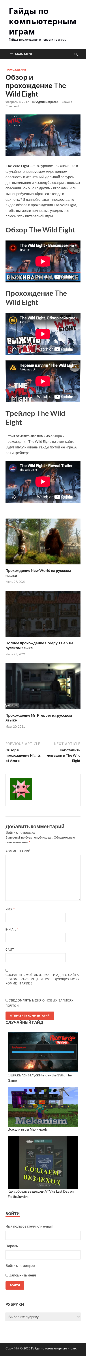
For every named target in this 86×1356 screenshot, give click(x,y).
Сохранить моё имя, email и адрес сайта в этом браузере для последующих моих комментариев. (43, 979)
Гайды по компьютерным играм (42, 21)
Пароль (12, 1246)
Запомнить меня (22, 1275)
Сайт (10, 949)
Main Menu (24, 54)
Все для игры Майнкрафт (28, 1129)
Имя (10, 909)
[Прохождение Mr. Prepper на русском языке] (43, 710)
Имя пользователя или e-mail (29, 1226)
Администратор (47, 102)
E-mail (12, 929)
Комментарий (18, 851)
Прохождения (16, 69)
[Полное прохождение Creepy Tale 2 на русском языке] (43, 638)
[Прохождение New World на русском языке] (43, 565)
